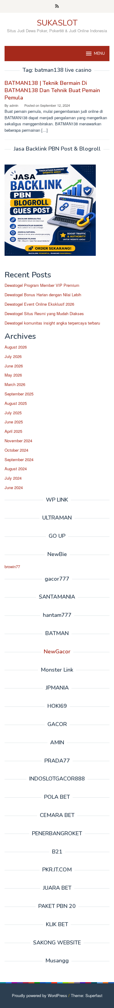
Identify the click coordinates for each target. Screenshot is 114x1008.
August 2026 (16, 347)
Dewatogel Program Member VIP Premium (42, 285)
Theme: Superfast (86, 995)
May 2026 (13, 375)
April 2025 (13, 431)
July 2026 (13, 356)
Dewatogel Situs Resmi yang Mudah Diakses (44, 313)
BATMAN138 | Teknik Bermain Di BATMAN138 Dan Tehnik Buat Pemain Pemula (52, 90)
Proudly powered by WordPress (39, 995)
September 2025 (19, 394)
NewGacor (57, 651)
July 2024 (13, 478)
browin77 (12, 566)
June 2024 (14, 487)
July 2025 (13, 412)
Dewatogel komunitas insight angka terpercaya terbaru (52, 323)
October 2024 (16, 450)
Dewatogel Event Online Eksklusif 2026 (39, 304)
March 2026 (15, 384)
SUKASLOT (57, 23)
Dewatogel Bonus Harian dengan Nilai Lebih (43, 294)
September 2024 (19, 459)
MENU (99, 53)
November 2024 (18, 440)
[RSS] (57, 6)
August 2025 (16, 403)
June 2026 (14, 366)
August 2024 (16, 468)
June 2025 (14, 422)
